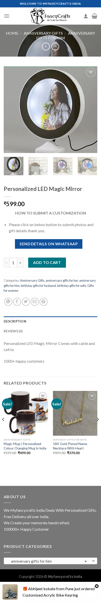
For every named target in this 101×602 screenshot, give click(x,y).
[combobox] (50, 560)
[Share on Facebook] (17, 302)
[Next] (89, 110)
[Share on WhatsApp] (8, 302)
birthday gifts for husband (38, 286)
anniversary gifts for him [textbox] (48, 561)
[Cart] (94, 16)
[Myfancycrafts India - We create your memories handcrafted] (50, 16)
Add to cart (47, 262)
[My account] (85, 16)
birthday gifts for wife (71, 286)
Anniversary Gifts (43, 33)
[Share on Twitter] (26, 302)
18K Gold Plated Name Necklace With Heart (70, 446)
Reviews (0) (13, 331)
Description (15, 321)
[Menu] (7, 16)
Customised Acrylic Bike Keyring (50, 595)
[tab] (50, 321)
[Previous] (11, 110)
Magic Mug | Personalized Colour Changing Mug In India (25, 446)
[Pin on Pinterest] (43, 302)
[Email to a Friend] (35, 302)
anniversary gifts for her (62, 280)
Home (12, 33)
